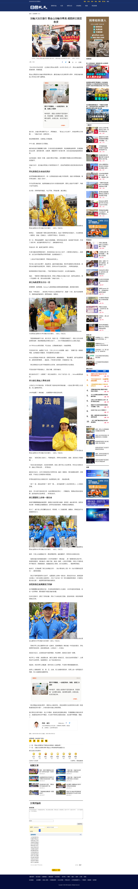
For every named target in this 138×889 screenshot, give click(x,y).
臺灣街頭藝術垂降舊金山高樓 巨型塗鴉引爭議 (104, 193)
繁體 (108, 1)
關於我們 (32, 876)
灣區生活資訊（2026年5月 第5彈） (103, 308)
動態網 (89, 880)
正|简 (80, 62)
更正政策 (38, 876)
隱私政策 (51, 876)
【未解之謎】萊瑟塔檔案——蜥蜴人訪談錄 (103, 253)
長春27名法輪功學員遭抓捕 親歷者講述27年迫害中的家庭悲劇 (74, 793)
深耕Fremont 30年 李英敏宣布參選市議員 (103, 290)
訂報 (88, 1)
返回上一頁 (56, 870)
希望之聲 (67, 880)
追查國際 (38, 880)
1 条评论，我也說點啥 (76, 760)
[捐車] (97, 237)
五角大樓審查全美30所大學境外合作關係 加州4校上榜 (103, 166)
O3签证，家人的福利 (104, 317)
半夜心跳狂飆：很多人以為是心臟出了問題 (103, 244)
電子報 (103, 1)
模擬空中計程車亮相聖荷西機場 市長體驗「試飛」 (103, 139)
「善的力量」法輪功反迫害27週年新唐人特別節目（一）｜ (73, 779)
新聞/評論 (53, 5)
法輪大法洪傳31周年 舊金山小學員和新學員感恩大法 (50, 747)
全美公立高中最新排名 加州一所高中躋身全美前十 (104, 129)
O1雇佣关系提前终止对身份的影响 (104, 299)
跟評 (80, 865)
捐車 (92, 1)
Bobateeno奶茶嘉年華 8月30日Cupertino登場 (103, 203)
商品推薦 (94, 5)
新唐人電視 (45, 880)
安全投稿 (57, 876)
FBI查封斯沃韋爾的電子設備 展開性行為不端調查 (104, 157)
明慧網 (84, 880)
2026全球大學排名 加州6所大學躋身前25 (104, 272)
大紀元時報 (60, 880)
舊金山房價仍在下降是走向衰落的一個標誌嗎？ (47, 745)
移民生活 (69, 5)
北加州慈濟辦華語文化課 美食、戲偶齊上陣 (103, 175)
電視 (85, 1)
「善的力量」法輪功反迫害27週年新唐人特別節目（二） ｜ (73, 771)
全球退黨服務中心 (76, 880)
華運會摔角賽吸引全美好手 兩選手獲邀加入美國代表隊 (103, 212)
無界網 (94, 880)
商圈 (99, 1)
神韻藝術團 (53, 880)
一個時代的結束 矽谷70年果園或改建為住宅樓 (103, 184)
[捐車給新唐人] (97, 56)
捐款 (96, 1)
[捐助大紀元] (97, 506)
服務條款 (44, 876)
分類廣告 (78, 5)
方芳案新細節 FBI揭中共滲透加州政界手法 (103, 148)
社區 (61, 5)
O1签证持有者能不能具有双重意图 (104, 281)
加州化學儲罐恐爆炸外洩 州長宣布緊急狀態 (104, 326)
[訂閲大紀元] (97, 476)
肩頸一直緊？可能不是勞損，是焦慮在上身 (103, 263)
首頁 (30, 13)
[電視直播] (97, 520)
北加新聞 (35, 13)
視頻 (86, 5)
